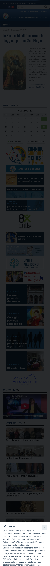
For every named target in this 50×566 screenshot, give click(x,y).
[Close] (44, 527)
